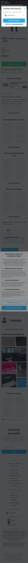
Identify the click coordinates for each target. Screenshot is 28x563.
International (11, 15)
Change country (14, 20)
